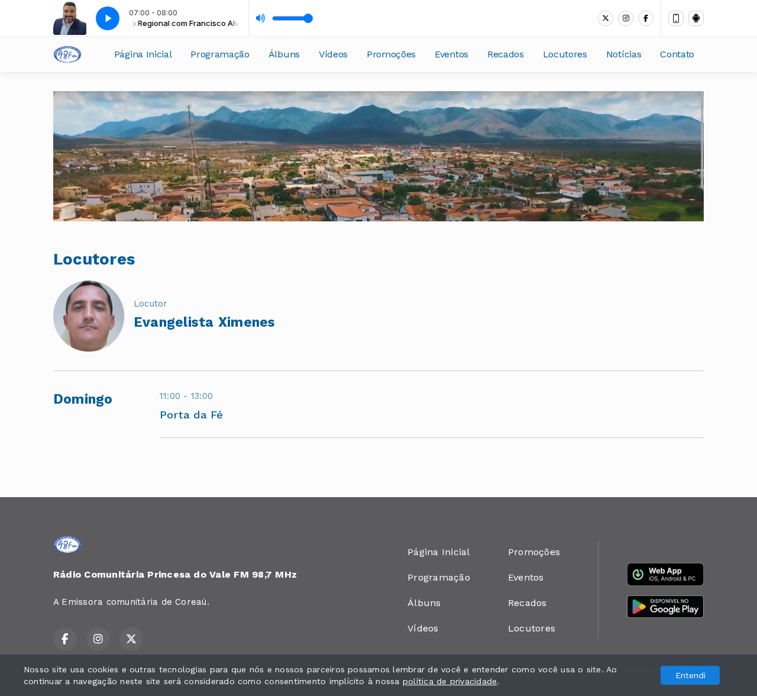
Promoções (391, 54)
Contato (677, 54)
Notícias (623, 54)
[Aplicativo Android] (696, 18)
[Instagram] (625, 18)
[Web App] (676, 18)
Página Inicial (143, 54)
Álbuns (284, 54)
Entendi (690, 675)
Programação (219, 54)
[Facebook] (646, 18)
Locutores (565, 54)
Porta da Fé (192, 414)
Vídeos (333, 54)
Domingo (83, 399)
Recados (505, 54)
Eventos (451, 54)
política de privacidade (450, 681)
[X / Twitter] (605, 18)
